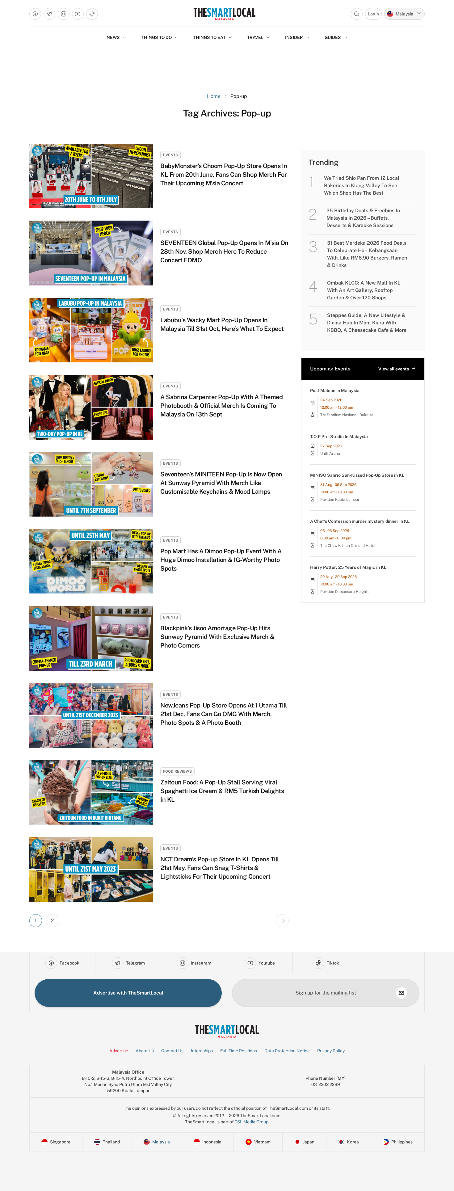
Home (214, 96)
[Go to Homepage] (224, 13)
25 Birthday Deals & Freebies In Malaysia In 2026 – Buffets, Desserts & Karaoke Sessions (363, 218)
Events (170, 155)
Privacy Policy (331, 1050)
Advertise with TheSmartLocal (128, 993)
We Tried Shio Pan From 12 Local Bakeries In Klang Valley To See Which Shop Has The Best (361, 185)
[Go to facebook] (35, 14)
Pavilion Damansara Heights (344, 591)
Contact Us (172, 1050)
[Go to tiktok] (92, 14)
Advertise (118, 1050)
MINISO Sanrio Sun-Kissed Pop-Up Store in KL (357, 475)
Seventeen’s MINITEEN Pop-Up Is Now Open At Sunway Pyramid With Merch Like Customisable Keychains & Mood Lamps (221, 483)
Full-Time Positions (238, 1050)
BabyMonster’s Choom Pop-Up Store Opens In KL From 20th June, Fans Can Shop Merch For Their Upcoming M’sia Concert (223, 174)
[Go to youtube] (78, 14)
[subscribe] (401, 993)
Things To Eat (209, 37)
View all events (393, 368)
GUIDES (333, 37)
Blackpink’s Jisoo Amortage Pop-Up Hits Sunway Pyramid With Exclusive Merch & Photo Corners (217, 636)
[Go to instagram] (63, 14)
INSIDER (294, 37)
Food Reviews (177, 771)
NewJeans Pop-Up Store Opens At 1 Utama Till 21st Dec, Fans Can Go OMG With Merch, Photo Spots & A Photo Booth (223, 714)
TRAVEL (255, 37)
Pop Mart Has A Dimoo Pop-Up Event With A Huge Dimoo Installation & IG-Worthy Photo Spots (220, 559)
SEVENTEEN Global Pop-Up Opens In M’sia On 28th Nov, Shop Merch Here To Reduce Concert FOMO (224, 251)
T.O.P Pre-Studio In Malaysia (339, 436)
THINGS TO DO (156, 37)
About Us (145, 1050)
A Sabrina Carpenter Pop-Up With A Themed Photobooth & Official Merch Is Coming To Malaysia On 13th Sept (221, 405)
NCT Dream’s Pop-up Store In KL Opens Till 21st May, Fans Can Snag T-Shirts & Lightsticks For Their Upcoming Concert (219, 867)
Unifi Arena (330, 453)
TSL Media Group (251, 1121)
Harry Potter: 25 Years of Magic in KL (348, 567)
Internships (202, 1050)
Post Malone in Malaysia (334, 390)
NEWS (113, 37)
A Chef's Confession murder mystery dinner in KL (360, 521)
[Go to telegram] (49, 14)
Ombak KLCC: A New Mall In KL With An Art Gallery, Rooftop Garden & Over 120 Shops (363, 290)
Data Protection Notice (287, 1050)
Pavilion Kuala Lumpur (339, 499)
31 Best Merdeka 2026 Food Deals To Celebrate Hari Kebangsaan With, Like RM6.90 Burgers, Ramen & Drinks (367, 254)
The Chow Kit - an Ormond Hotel (348, 545)
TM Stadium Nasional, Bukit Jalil (348, 415)
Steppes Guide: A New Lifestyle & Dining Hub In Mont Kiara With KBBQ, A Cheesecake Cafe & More (366, 322)
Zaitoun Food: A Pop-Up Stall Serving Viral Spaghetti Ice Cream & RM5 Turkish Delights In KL (222, 791)
